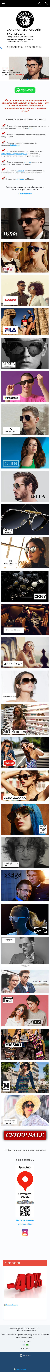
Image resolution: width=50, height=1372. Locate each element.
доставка (20, 179)
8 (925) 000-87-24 (33, 47)
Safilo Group (15, 145)
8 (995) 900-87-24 (15, 47)
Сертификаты (25, 193)
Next (2, 68)
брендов (31, 128)
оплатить (20, 171)
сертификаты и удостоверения (14, 154)
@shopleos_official (25, 1224)
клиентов (27, 162)
